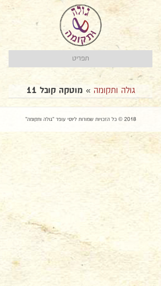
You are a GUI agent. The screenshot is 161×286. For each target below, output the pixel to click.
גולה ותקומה (114, 90)
